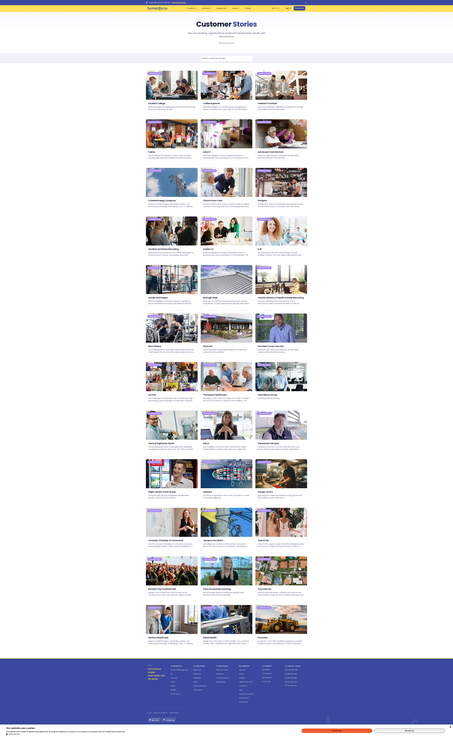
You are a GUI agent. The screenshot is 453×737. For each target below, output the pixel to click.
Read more (120, 732)
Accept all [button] (337, 731)
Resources (221, 8)
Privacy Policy (174, 713)
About (235, 8)
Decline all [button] (409, 731)
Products (191, 8)
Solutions (206, 8)
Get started (299, 8)
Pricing (247, 8)
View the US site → (179, 2)
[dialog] (226, 731)
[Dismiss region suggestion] (305, 2)
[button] (65, 734)
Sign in (288, 8)
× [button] (450, 727)
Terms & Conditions (160, 713)
